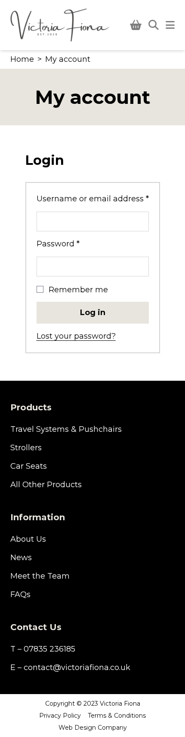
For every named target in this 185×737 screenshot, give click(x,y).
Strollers (26, 447)
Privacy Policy (60, 715)
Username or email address (93, 198)
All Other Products (46, 484)
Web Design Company (93, 727)
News (21, 557)
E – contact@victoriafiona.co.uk (70, 667)
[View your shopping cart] (136, 25)
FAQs (20, 594)
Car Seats (28, 466)
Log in (92, 312)
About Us (28, 539)
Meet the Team (40, 576)
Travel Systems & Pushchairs (66, 429)
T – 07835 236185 (42, 649)
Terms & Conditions (117, 715)
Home (22, 59)
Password (76, 244)
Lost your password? (76, 336)
